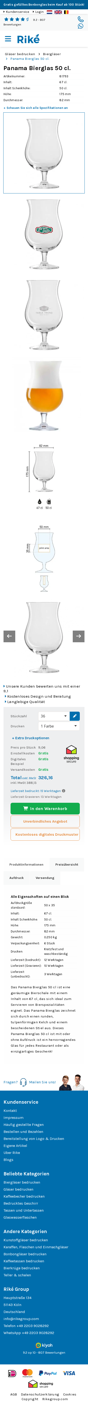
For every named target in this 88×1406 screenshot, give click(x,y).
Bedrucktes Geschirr (21, 1203)
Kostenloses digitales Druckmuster (46, 834)
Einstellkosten (23, 753)
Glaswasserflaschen (20, 1217)
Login (39, 12)
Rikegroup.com (55, 1399)
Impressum (13, 1117)
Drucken (17, 726)
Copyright (30, 1399)
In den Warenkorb (48, 808)
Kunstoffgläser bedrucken (26, 1240)
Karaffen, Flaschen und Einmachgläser (36, 1247)
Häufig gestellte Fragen (24, 1124)
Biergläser (52, 54)
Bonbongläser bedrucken (25, 1254)
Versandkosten (23, 769)
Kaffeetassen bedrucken (24, 1261)
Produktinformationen (26, 865)
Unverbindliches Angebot (45, 821)
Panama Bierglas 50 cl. (29, 59)
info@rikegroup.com (21, 1319)
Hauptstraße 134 (17, 1297)
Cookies (70, 1394)
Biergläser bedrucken (22, 1182)
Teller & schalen (17, 1275)
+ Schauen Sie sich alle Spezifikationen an (36, 108)
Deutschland (14, 1312)
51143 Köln (12, 1305)
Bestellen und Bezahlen (23, 1131)
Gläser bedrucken (20, 54)
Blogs (8, 1159)
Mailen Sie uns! (42, 1082)
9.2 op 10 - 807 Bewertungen (44, 1353)
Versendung (45, 878)
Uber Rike (12, 1152)
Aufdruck (16, 878)
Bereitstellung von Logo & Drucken (34, 1138)
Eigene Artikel (15, 1145)
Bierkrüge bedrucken (22, 1268)
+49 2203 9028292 (32, 1326)
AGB (13, 1394)
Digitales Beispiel (18, 761)
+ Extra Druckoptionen (30, 738)
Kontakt (10, 1110)
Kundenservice (17, 12)
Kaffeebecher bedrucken (24, 1196)
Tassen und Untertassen (24, 1210)
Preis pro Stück (23, 747)
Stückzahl (19, 716)
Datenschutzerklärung (40, 1394)
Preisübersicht (66, 865)
